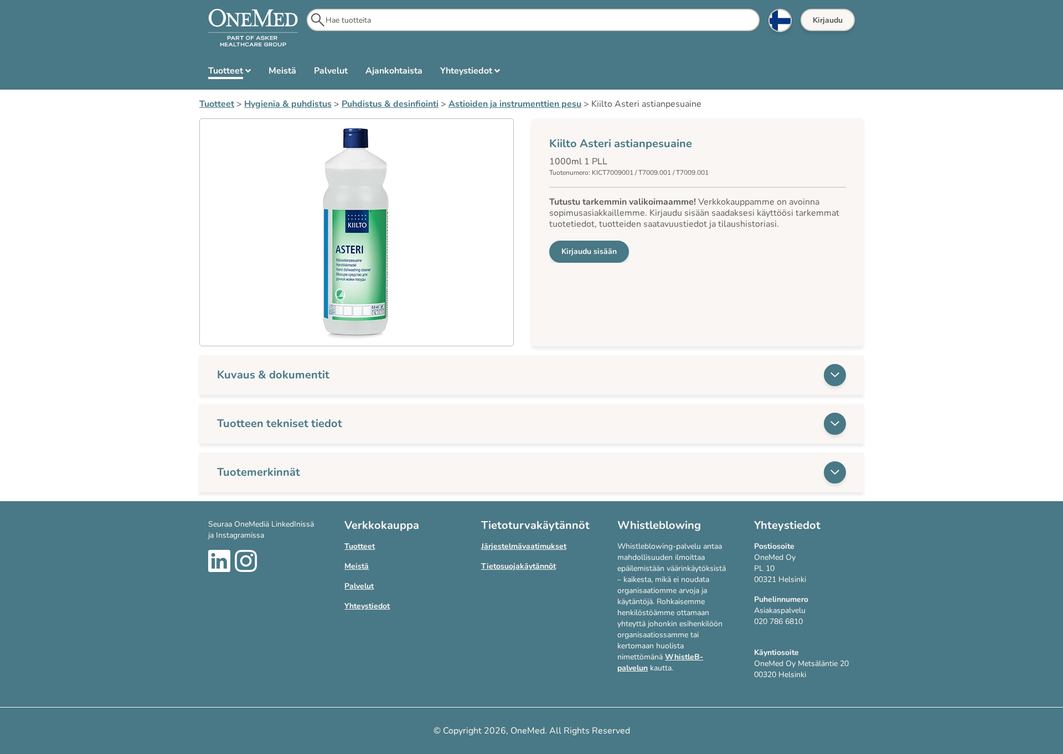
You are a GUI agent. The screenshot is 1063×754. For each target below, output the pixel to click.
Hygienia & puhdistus (288, 104)
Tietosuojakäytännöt (518, 566)
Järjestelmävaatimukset (523, 546)
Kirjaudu (828, 20)
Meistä (356, 566)
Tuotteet (216, 104)
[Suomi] (780, 20)
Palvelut (359, 586)
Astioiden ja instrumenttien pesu (514, 104)
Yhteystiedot (367, 606)
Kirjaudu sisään (589, 251)
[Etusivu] (253, 28)
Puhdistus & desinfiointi (390, 104)
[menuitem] (229, 73)
